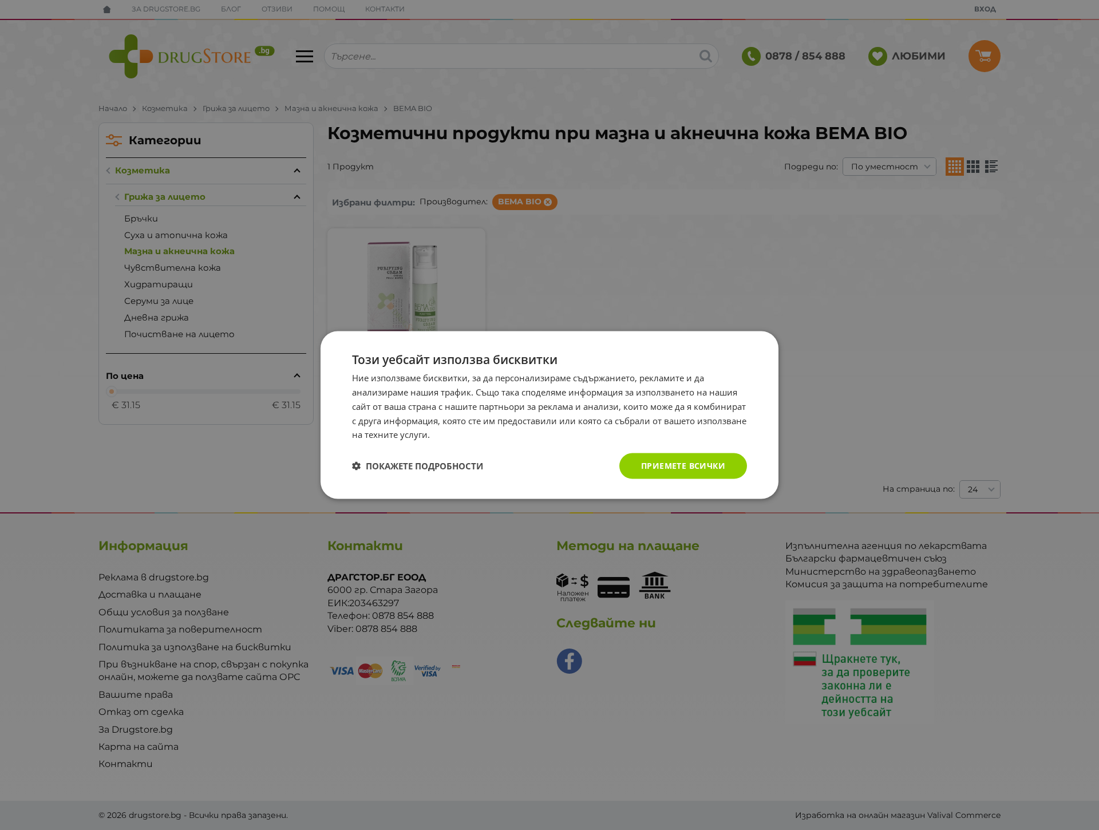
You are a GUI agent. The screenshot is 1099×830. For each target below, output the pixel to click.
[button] (417, 466)
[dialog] (549, 415)
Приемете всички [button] (683, 465)
